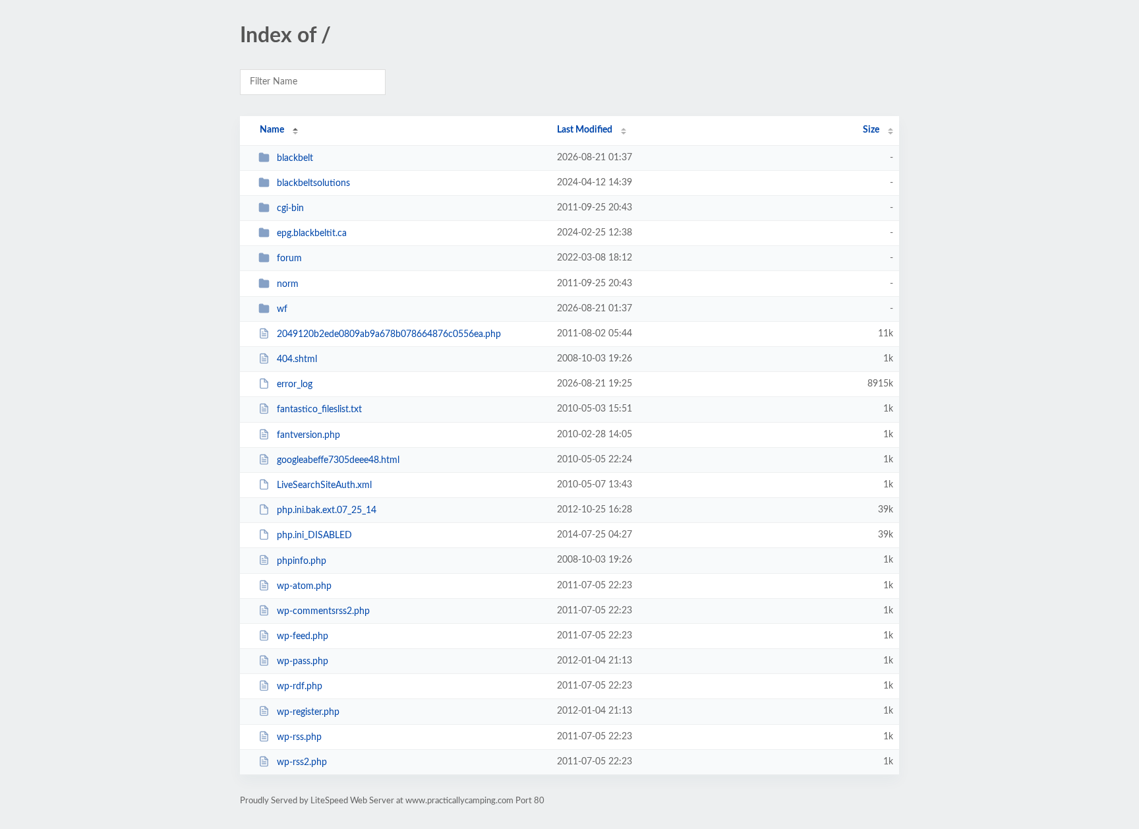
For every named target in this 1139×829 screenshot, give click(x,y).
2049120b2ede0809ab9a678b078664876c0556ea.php (389, 334)
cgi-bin (290, 208)
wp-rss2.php (302, 762)
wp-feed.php (302, 636)
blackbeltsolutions (313, 183)
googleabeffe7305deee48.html (338, 460)
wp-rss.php (299, 737)
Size (871, 130)
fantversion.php (308, 435)
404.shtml (297, 359)
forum (289, 258)
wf (282, 309)
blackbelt (295, 158)
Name (272, 130)
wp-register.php (308, 711)
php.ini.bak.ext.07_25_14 (326, 510)
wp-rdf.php (299, 686)
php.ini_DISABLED (314, 535)
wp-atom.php (304, 586)
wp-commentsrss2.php (323, 611)
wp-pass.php (302, 661)
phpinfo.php (301, 560)
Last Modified (584, 130)
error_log (294, 384)
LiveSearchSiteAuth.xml (324, 485)
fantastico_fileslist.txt (319, 409)
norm (288, 284)
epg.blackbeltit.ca (312, 233)
